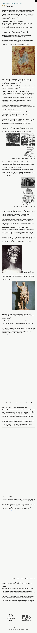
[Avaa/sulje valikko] (36, 1)
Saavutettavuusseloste (13, 629)
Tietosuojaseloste (24, 629)
